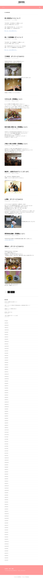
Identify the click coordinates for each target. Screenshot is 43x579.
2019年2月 (6, 397)
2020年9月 (6, 357)
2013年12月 (7, 541)
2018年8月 (6, 411)
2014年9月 (6, 520)
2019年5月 (6, 390)
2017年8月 (6, 439)
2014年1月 (6, 539)
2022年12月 (7, 341)
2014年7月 (6, 525)
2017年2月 (6, 453)
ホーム (3, 7)
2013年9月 (6, 548)
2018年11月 (6, 404)
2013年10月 (7, 546)
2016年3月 (6, 478)
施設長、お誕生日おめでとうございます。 (17, 171)
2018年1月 (6, 427)
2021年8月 (6, 353)
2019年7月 (6, 385)
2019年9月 (6, 381)
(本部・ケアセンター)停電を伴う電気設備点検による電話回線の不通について (17, 305)
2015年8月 (6, 495)
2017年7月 (6, 441)
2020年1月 (6, 371)
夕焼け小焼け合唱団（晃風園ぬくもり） (16, 143)
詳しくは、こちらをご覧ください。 (11, 30)
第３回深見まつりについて (13, 18)
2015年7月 (6, 497)
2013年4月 (6, 557)
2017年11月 (6, 432)
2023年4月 (6, 339)
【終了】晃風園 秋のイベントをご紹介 (11, 315)
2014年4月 (6, 532)
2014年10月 (7, 518)
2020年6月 (6, 360)
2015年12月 (7, 485)
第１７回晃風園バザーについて (14, 37)
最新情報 (21, 2)
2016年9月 (6, 464)
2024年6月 (6, 332)
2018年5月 (6, 418)
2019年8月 (6, 383)
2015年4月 (6, 504)
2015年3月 (6, 506)
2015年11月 (6, 488)
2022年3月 (6, 343)
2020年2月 (6, 369)
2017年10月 (7, 434)
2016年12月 (7, 457)
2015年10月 (7, 490)
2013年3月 (6, 560)
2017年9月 (6, 436)
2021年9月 (6, 350)
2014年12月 (7, 513)
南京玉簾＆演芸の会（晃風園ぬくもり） (16, 127)
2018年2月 (6, 425)
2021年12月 (7, 346)
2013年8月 (6, 550)
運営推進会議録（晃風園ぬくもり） (15, 233)
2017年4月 (6, 448)
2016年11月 (6, 460)
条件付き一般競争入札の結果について (11, 301)
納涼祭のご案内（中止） (9, 312)
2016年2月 (6, 481)
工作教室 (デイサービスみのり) (14, 56)
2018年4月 (6, 420)
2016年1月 (6, 483)
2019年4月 (6, 392)
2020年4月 (6, 364)
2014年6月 (6, 527)
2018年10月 (7, 406)
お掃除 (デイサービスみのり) (14, 199)
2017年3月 (6, 450)
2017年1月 (6, 455)
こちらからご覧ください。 (9, 239)
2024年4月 (6, 334)
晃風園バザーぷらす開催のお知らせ (10, 308)
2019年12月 (7, 374)
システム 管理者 (14, 39)
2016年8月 (6, 467)
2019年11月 (6, 376)
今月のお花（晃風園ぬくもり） (14, 99)
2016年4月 (6, 476)
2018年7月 (6, 413)
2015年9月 (6, 492)
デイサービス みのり (15, 58)
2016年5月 (6, 474)
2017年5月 (6, 446)
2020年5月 (6, 362)
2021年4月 (6, 355)
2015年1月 (6, 511)
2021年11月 (6, 348)
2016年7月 (6, 469)
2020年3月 (6, 367)
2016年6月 (6, 471)
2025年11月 (6, 325)
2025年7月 (6, 327)
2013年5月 (6, 555)
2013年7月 (6, 553)
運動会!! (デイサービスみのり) (14, 246)
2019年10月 (7, 378)
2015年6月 (6, 499)
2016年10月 (7, 462)
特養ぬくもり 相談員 (15, 100)
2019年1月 (6, 399)
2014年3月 (6, 534)
